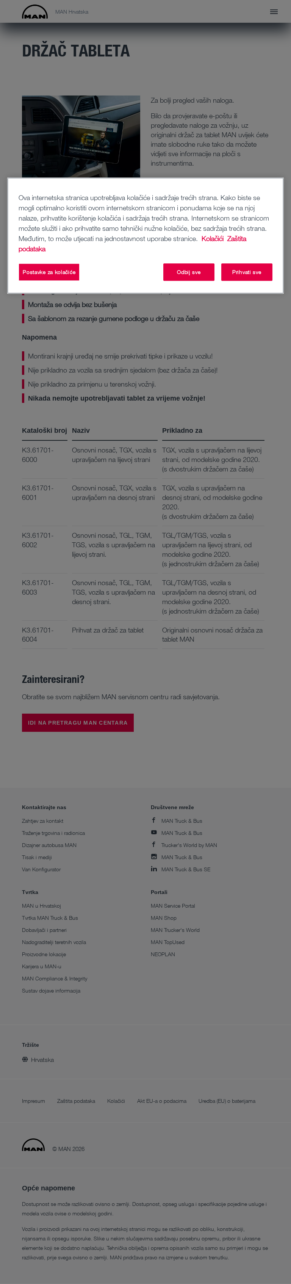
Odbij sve (188, 272)
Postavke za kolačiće (49, 272)
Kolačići (213, 238)
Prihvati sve (246, 272)
